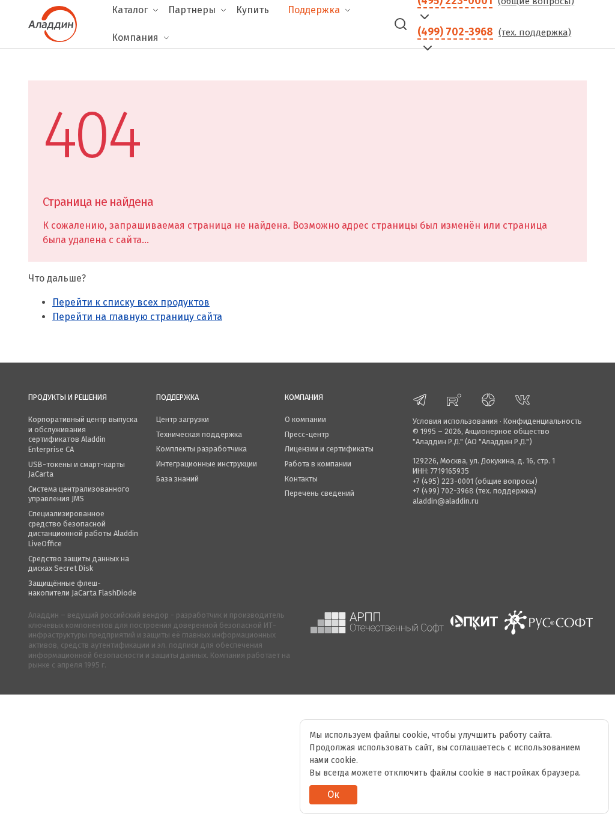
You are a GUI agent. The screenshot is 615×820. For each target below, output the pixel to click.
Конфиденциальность (542, 421)
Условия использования (455, 421)
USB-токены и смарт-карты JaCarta (76, 469)
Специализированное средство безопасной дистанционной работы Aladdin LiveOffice (83, 528)
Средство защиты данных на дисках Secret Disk (78, 563)
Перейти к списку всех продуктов (131, 302)
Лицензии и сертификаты (329, 448)
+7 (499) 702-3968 (443, 490)
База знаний (177, 478)
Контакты (301, 478)
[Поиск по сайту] (400, 24)
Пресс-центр (307, 434)
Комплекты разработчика (201, 448)
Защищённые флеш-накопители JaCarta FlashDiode (82, 588)
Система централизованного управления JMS (79, 494)
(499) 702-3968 (455, 31)
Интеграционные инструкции (206, 463)
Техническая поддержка (199, 434)
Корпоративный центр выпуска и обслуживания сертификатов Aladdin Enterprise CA (83, 434)
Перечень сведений (319, 493)
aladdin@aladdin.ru (446, 500)
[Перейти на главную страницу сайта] (52, 23)
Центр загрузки (182, 419)
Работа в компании (318, 463)
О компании (305, 419)
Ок (333, 794)
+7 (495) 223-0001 (443, 481)
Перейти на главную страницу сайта (137, 316)
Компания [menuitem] (135, 37)
